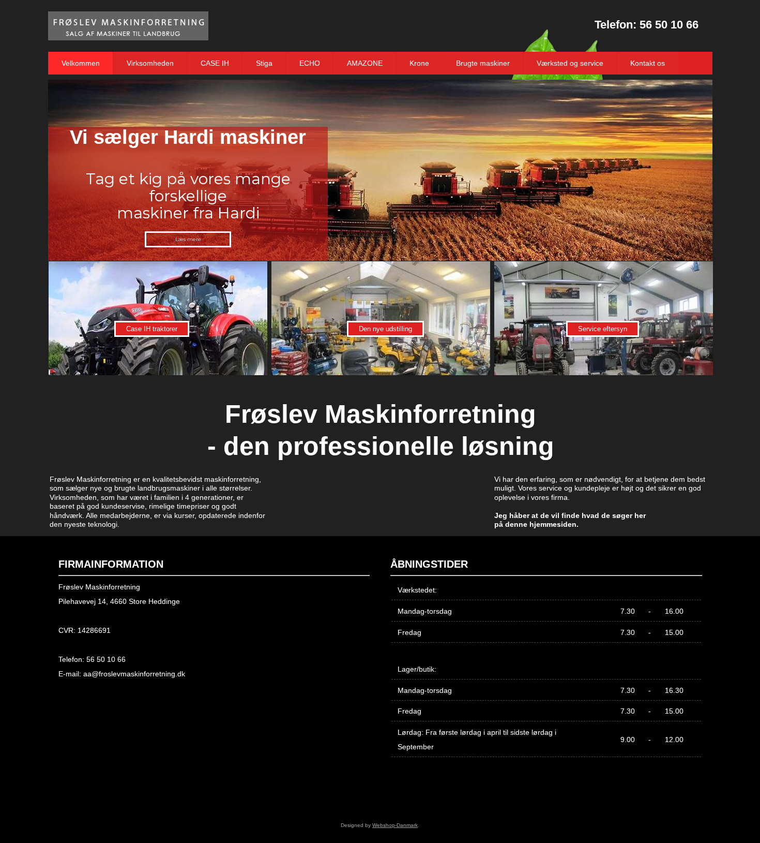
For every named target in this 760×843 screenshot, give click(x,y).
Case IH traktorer (151, 329)
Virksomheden (150, 63)
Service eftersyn (602, 329)
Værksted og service (570, 63)
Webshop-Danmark (395, 825)
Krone (419, 63)
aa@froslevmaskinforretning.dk (134, 674)
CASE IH (215, 63)
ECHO (309, 63)
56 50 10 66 (669, 24)
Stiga (264, 63)
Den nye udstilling (385, 329)
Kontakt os (647, 63)
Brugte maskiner (483, 63)
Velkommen (81, 63)
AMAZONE (365, 63)
